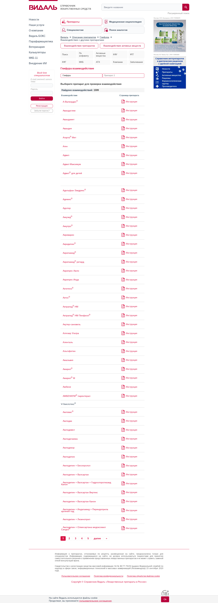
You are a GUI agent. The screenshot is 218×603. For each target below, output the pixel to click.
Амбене (67, 387)
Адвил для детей (72, 173)
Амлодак (67, 421)
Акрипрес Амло (71, 270)
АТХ (98, 62)
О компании (36, 30)
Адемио (67, 199)
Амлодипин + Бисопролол (76, 465)
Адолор (67, 208)
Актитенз (68, 288)
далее (97, 538)
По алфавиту (84, 54)
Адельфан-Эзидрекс (74, 190)
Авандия (67, 128)
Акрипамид (69, 253)
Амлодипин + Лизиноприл (76, 519)
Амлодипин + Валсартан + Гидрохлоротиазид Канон (86, 483)
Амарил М (69, 378)
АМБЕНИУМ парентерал (76, 396)
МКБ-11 (33, 58)
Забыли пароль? (42, 111)
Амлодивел (69, 430)
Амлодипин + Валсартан (76, 474)
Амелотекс (69, 404)
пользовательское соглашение (95, 600)
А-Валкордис (70, 101)
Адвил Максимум (72, 164)
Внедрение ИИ (38, 63)
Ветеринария (37, 47)
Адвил (66, 155)
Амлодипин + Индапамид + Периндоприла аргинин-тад (84, 510)
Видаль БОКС (37, 36)
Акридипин (69, 244)
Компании (118, 62)
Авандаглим (69, 110)
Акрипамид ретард (73, 262)
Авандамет (68, 119)
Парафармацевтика (41, 41)
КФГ (64, 62)
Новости (34, 19)
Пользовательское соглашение (75, 576)
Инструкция (131, 101)
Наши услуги (36, 25)
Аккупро (68, 226)
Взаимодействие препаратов (79, 45)
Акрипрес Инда (71, 279)
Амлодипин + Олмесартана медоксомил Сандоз (83, 528)
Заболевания (136, 62)
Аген (65, 146)
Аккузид (67, 217)
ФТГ (132, 54)
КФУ (115, 54)
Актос (66, 297)
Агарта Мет (69, 137)
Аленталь (68, 342)
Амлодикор (69, 447)
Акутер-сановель (72, 324)
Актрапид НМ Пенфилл (76, 315)
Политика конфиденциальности (108, 576)
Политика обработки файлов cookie (143, 576)
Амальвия (68, 360)
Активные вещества (101, 54)
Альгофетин (69, 351)
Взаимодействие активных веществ (122, 45)
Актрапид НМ (70, 306)
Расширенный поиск (178, 13)
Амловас (68, 412)
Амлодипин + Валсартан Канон (79, 501)
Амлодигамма (70, 439)
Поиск (65, 54)
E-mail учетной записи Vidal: (41, 80)
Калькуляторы (37, 52)
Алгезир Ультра (71, 333)
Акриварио (68, 235)
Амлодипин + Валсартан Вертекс (80, 492)
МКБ (81, 62)
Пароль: (34, 89)
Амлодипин (69, 456)
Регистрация (42, 106)
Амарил (67, 369)
